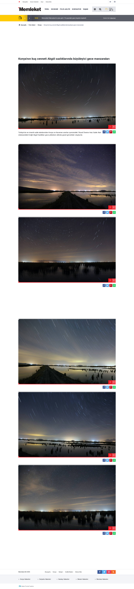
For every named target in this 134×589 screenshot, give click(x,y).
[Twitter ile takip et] (104, 572)
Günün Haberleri (34, 2)
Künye (54, 572)
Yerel (47, 9)
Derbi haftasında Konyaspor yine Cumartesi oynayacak (59, 18)
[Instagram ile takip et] (109, 572)
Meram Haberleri (82, 579)
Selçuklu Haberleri (45, 579)
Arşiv (42, 2)
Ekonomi (54, 9)
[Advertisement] (67, 41)
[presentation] (25, 18)
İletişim (61, 572)
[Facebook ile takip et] (99, 572)
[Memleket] (29, 9)
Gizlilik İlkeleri (69, 572)
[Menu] (94, 9)
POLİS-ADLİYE (65, 9)
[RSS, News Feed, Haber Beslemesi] (113, 572)
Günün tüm (109, 18)
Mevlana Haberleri (102, 579)
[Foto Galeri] (115, 2)
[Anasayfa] (19, 2)
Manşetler (25, 2)
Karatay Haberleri (63, 579)
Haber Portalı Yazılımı (27, 586)
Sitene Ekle (48, 2)
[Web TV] (110, 2)
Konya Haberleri (25, 579)
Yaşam (85, 9)
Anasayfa (48, 572)
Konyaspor (76, 9)
